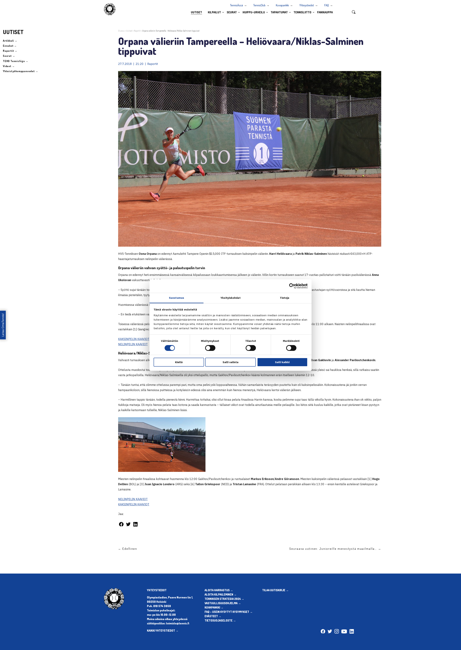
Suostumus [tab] (176, 297)
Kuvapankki (282, 5)
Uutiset (196, 12)
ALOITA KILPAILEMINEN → (221, 594)
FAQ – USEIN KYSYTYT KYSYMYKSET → (229, 612)
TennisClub (259, 5)
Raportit (137, 30)
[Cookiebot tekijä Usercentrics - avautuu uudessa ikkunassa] (292, 286)
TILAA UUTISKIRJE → (275, 590)
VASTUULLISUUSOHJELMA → (223, 603)
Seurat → (9, 55)
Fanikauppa (325, 12)
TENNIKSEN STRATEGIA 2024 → (224, 599)
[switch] (210, 348)
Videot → (9, 66)
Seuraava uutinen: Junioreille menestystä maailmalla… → (335, 548)
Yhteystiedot (306, 5)
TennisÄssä (236, 5)
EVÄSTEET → (213, 616)
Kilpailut (214, 12)
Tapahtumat (279, 12)
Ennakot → (10, 45)
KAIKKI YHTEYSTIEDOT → (162, 630)
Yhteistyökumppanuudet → (20, 71)
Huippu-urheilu (254, 12)
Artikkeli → (10, 40)
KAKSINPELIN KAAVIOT (133, 339)
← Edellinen (127, 548)
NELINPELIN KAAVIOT (133, 344)
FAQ (326, 5)
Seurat (232, 12)
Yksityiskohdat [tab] (230, 297)
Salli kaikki (282, 362)
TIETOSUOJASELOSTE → (220, 620)
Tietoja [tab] (284, 297)
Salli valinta (230, 362)
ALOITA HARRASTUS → (219, 590)
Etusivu (121, 30)
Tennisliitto (302, 12)
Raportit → (10, 50)
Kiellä (179, 362)
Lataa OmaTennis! (3, 325)
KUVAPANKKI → (214, 607)
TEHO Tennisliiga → (15, 61)
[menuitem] (196, 12)
